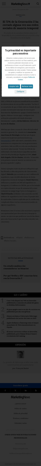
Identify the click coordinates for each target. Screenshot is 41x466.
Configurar (20, 91)
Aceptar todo (14, 86)
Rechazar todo (27, 86)
